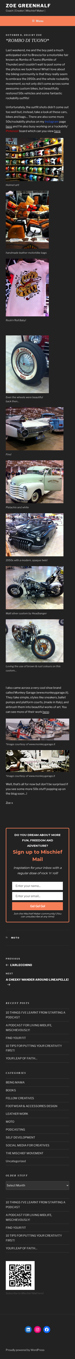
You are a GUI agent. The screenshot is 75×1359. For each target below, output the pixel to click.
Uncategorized (16, 1161)
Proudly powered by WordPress (25, 1349)
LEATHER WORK (17, 1114)
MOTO (15, 937)
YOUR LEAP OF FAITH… (21, 1058)
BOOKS (11, 1090)
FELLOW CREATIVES (20, 1098)
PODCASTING (15, 1129)
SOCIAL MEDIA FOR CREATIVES (27, 1145)
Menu (39, 21)
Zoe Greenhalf (28, 5)
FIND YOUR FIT (16, 1038)
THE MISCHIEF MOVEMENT (24, 1153)
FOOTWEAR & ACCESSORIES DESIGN (31, 1106)
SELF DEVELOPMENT (20, 1137)
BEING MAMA (15, 1082)
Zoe (39, 35)
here (9, 126)
